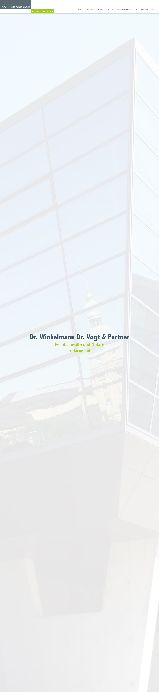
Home (80, 10)
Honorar (144, 10)
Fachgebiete (90, 10)
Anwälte (101, 10)
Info (135, 10)
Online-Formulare (123, 10)
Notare (110, 10)
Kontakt (154, 10)
